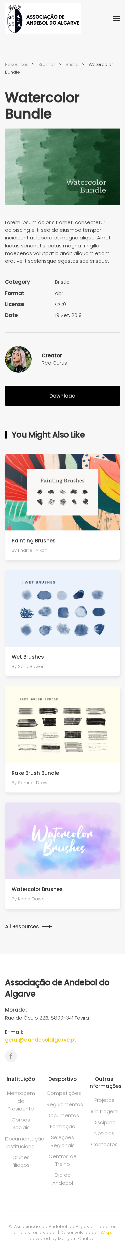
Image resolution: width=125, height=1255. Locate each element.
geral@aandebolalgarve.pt (40, 1039)
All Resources (22, 926)
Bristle (62, 281)
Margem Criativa (76, 1238)
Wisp (106, 1232)
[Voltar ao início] (43, 18)
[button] (116, 18)
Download (62, 395)
